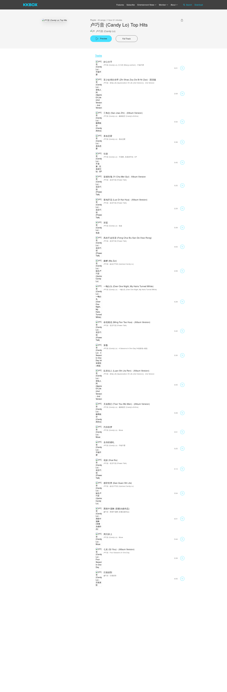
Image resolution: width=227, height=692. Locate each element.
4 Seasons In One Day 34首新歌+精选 (133, 348)
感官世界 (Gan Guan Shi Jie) (118, 482)
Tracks (98, 55)
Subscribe (131, 4)
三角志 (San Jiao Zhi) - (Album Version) (123, 112)
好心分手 (108, 61)
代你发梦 (108, 426)
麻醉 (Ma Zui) (110, 260)
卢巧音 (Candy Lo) (105, 31)
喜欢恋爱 (108, 135)
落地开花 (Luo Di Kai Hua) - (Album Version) (125, 199)
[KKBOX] (30, 4)
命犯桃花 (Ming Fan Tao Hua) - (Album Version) (127, 322)
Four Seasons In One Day (119, 552)
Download (199, 4)
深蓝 (106, 222)
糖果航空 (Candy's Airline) (129, 116)
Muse (121, 430)
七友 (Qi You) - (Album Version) (119, 549)
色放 (120, 226)
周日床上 (108, 534)
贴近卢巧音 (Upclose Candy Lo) (122, 264)
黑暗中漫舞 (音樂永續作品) (116, 508)
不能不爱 (140, 65)
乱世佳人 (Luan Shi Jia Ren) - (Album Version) (126, 370)
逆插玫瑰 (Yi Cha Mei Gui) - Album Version (125, 176)
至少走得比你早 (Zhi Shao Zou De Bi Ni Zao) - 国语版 (130, 79)
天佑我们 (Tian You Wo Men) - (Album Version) (127, 403)
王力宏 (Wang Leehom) (127, 65)
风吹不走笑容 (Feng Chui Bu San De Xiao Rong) (128, 237)
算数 (106, 345)
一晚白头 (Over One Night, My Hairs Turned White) (128, 286)
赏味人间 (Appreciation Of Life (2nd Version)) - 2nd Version (132, 83)
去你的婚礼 (109, 442)
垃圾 (106, 153)
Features (120, 4)
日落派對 (108, 572)
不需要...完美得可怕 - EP (128, 157)
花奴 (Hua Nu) (111, 460)
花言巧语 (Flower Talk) (118, 180)
